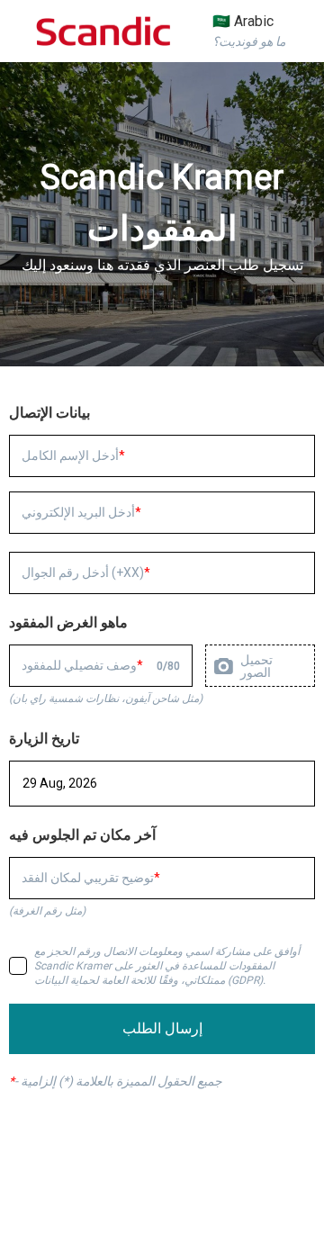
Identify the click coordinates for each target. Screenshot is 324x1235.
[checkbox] (18, 966)
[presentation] (260, 666)
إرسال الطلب (162, 1028)
